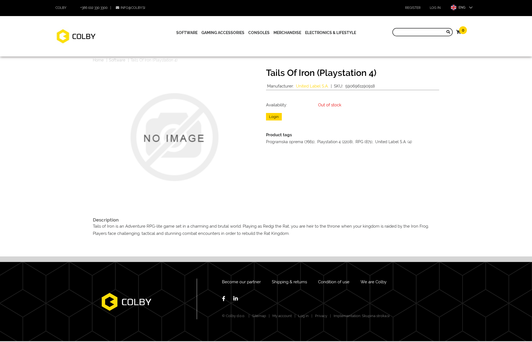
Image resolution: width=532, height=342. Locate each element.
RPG (359, 142)
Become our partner (241, 281)
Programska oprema (284, 142)
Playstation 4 (329, 142)
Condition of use (333, 281)
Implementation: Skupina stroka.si (362, 316)
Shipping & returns (289, 281)
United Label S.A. (312, 86)
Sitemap (259, 316)
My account (282, 316)
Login (274, 117)
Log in (435, 8)
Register (413, 8)
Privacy (321, 316)
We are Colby (373, 281)
